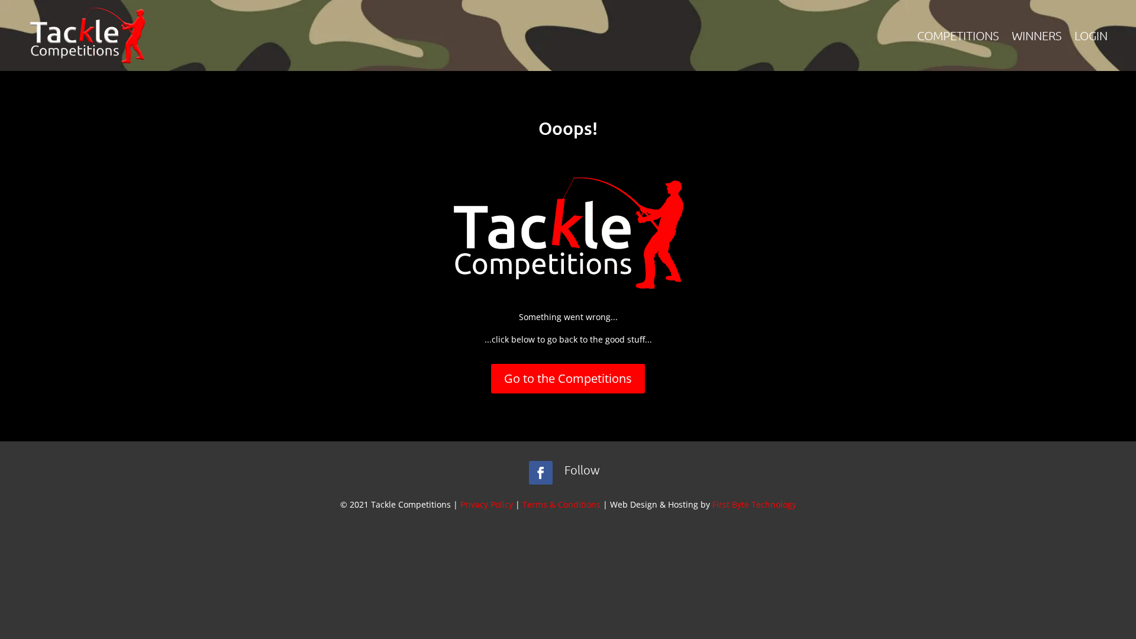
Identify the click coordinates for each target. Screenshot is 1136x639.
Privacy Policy (486, 504)
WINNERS (1036, 35)
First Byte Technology (754, 504)
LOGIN (1091, 35)
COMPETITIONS (958, 35)
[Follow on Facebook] (541, 473)
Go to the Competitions (568, 378)
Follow (582, 470)
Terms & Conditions (561, 504)
